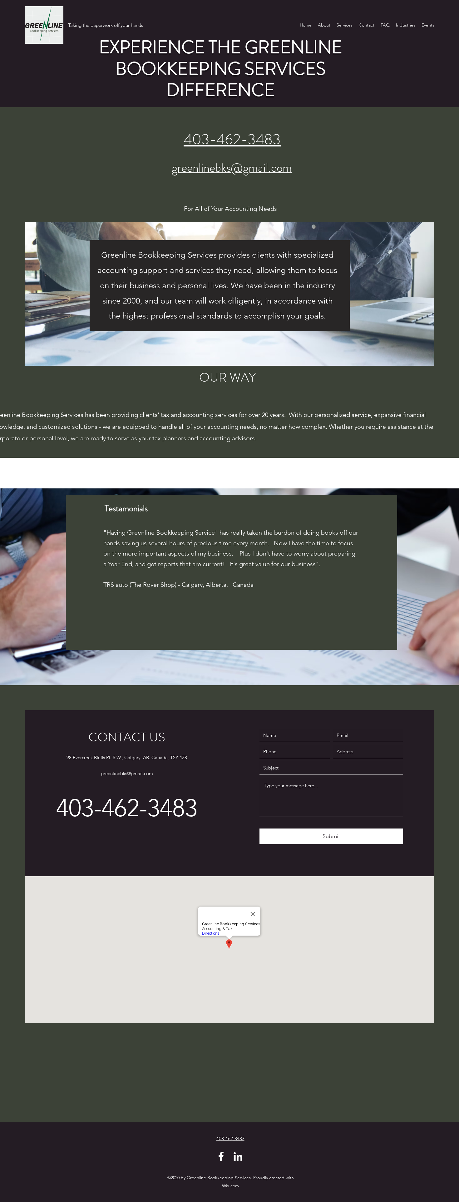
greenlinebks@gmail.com (232, 167)
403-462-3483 (232, 139)
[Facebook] (221, 1156)
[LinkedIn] (238, 1156)
